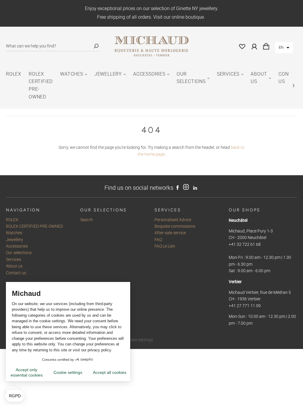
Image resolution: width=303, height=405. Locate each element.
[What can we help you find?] (48, 46)
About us (259, 77)
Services (228, 74)
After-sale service (170, 232)
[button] (284, 47)
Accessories (149, 74)
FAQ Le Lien (164, 246)
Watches (71, 74)
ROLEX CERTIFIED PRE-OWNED (41, 85)
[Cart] (266, 46)
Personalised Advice (172, 219)
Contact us (16, 272)
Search (86, 219)
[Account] (254, 46)
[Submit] (96, 46)
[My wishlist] (242, 46)
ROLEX (13, 74)
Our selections (191, 77)
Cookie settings (139, 339)
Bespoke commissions (174, 226)
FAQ (158, 239)
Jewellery (108, 74)
